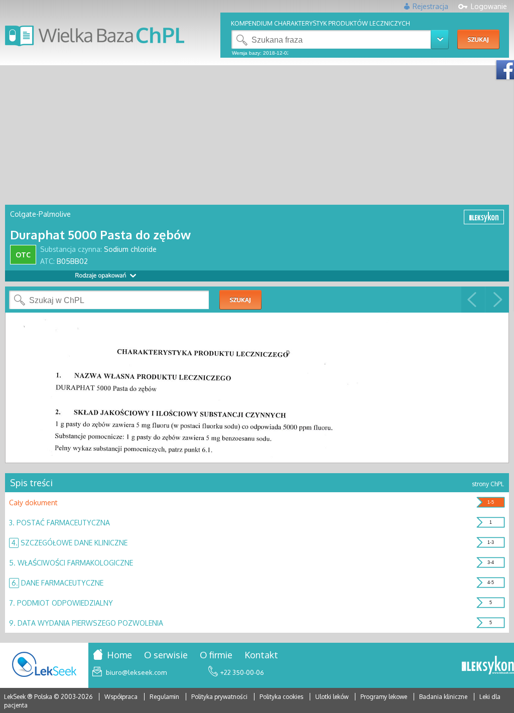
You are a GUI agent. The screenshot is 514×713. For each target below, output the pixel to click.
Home (119, 654)
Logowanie (489, 6)
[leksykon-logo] (488, 666)
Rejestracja (430, 6)
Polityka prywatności (220, 696)
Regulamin (164, 696)
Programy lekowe (384, 696)
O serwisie (166, 654)
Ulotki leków (332, 696)
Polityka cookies (281, 696)
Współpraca (121, 696)
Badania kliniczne (444, 696)
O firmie (216, 654)
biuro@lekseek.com (136, 672)
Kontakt (261, 654)
